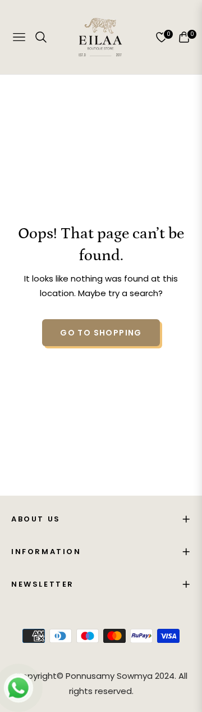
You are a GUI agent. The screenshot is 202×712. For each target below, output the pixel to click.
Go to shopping (101, 332)
